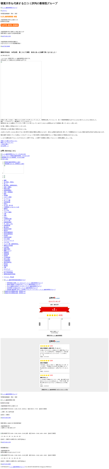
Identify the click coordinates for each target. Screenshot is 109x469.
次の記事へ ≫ (5, 146)
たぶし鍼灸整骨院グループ (17, 466)
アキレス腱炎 (7, 212)
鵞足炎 (6, 230)
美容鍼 (6, 195)
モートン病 (7, 220)
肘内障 (6, 235)
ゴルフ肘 (7, 242)
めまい (6, 217)
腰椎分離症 (7, 249)
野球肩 (6, 264)
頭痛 (5, 215)
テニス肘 (6, 210)
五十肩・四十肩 (8, 205)
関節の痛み (7, 188)
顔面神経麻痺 (7, 222)
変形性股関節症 (8, 234)
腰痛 (5, 180)
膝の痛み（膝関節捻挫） (11, 185)
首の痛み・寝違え (9, 182)
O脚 (5, 213)
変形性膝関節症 (8, 232)
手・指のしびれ (8, 223)
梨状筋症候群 (7, 229)
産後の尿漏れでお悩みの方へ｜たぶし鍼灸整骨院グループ (23, 284)
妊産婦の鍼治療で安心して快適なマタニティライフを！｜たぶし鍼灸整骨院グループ (31, 289)
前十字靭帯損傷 (8, 272)
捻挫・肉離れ (7, 187)
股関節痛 (6, 254)
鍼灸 (5, 193)
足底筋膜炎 (7, 260)
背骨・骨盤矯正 (8, 192)
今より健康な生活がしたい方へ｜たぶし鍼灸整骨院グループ (24, 286)
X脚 (5, 267)
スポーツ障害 (7, 197)
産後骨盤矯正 (7, 190)
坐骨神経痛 (7, 202)
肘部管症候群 (7, 237)
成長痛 (6, 255)
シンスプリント (8, 270)
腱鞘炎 (6, 208)
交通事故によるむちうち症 (11, 207)
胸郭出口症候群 (8, 245)
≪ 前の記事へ (5, 144)
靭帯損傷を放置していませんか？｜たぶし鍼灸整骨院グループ (25, 283)
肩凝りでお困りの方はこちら (9, 141)
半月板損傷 (7, 257)
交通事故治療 (7, 218)
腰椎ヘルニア (7, 250)
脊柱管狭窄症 (7, 262)
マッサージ (7, 198)
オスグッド (7, 269)
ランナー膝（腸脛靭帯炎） (11, 244)
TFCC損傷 (7, 239)
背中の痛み (7, 259)
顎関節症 (6, 252)
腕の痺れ (6, 227)
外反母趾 (6, 247)
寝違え (6, 203)
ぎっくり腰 (7, 200)
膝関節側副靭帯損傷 (9, 274)
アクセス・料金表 (9, 277)
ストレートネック (9, 240)
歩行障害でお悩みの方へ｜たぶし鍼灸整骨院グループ (22, 288)
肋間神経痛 (7, 225)
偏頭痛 (6, 265)
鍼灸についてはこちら (7, 142)
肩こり (6, 183)
